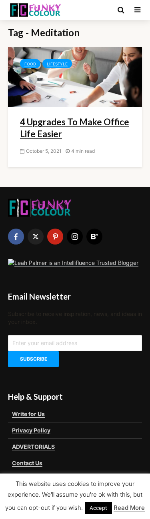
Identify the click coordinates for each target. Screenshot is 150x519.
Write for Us (28, 413)
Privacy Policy (31, 430)
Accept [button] (98, 508)
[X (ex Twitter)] (36, 237)
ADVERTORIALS (33, 446)
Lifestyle (57, 63)
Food (30, 63)
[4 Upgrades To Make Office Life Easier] (75, 76)
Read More (129, 507)
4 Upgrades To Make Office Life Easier (74, 127)
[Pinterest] (55, 237)
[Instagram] (75, 237)
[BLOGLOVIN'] (94, 237)
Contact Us (27, 463)
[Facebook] (16, 237)
